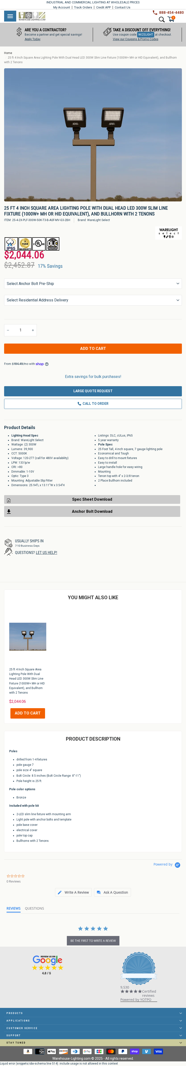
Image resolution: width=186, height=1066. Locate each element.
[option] (93, 134)
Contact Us (122, 7)
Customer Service (22, 1028)
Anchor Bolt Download (92, 511)
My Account (61, 7)
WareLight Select (98, 220)
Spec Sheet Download (92, 499)
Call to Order (95, 404)
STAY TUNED (16, 1042)
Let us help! (46, 552)
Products (15, 1013)
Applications (18, 1020)
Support (14, 1035)
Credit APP (103, 7)
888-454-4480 (171, 12)
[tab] (73, 892)
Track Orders (83, 7)
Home (8, 53)
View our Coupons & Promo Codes (101, 39)
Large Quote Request (93, 391)
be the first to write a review (93, 941)
